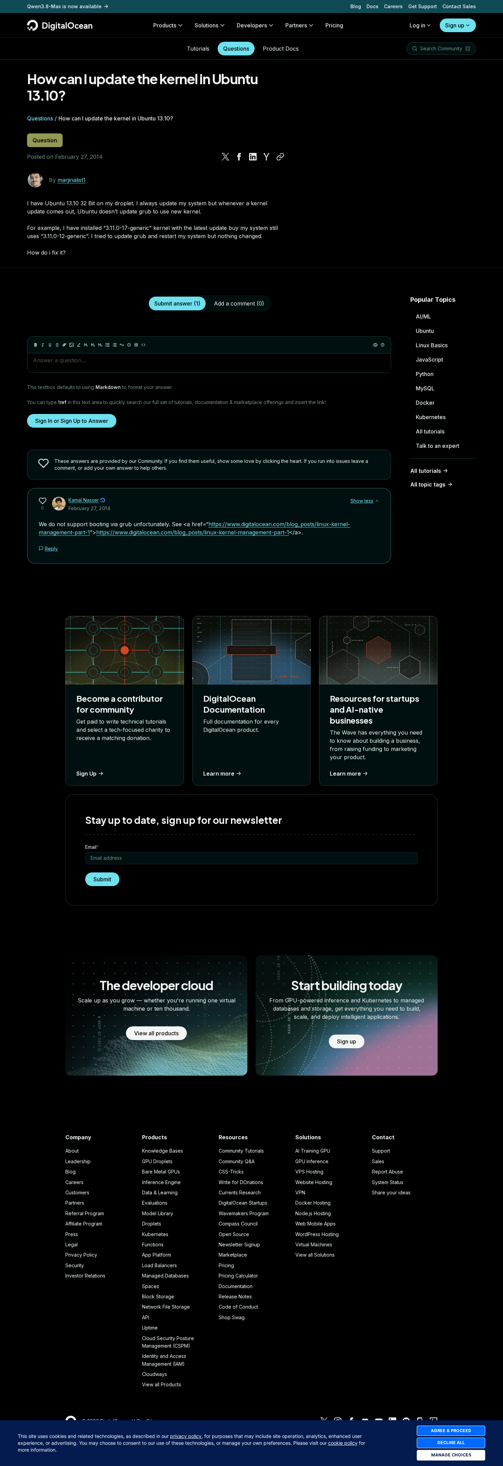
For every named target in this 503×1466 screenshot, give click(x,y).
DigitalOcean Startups (243, 1203)
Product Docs (281, 48)
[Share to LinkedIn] (253, 157)
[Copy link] (280, 157)
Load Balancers (159, 1265)
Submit (102, 879)
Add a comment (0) (239, 303)
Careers (393, 6)
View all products (156, 1033)
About (72, 1151)
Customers (77, 1192)
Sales (378, 1161)
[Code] (143, 345)
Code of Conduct (238, 1307)
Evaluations (154, 1203)
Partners (74, 1203)
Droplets (151, 1224)
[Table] (136, 345)
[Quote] (122, 345)
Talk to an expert (437, 445)
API (145, 1317)
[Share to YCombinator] (266, 157)
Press (71, 1234)
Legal (71, 1244)
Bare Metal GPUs (161, 1172)
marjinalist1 (71, 180)
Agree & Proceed (451, 1430)
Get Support (422, 6)
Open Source (234, 1234)
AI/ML (423, 316)
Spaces (150, 1286)
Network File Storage (166, 1307)
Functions (153, 1244)
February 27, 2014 (89, 508)
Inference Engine (161, 1182)
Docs (372, 6)
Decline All (451, 1442)
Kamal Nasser (83, 500)
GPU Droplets (157, 1161)
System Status (387, 1182)
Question (45, 140)
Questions (236, 48)
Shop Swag (232, 1317)
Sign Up (86, 773)
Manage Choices (451, 1454)
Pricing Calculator (238, 1276)
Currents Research (240, 1192)
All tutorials (430, 431)
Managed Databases (165, 1276)
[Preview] (375, 345)
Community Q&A (237, 1161)
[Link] (64, 345)
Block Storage (158, 1296)
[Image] (71, 345)
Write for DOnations (241, 1182)
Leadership (78, 1161)
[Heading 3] (100, 345)
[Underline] (50, 345)
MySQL (425, 388)
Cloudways (154, 1374)
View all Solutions (315, 1255)
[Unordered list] (107, 345)
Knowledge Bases (162, 1151)
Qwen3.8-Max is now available (64, 6)
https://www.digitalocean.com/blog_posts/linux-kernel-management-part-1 (192, 532)
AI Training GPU (312, 1151)
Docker (425, 402)
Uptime (150, 1328)
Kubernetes (431, 417)
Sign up (454, 25)
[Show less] (377, 500)
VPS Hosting (309, 1172)
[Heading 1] (86, 345)
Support (381, 1151)
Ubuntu (425, 330)
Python (425, 374)
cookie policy (343, 1443)
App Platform (156, 1255)
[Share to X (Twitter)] (225, 157)
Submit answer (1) (177, 303)
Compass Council (238, 1224)
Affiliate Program (83, 1224)
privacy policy (186, 1436)
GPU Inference (311, 1161)
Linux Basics (432, 345)
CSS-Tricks (231, 1172)
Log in (417, 25)
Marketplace (233, 1255)
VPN (300, 1192)
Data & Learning (160, 1192)
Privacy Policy (81, 1255)
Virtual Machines (313, 1244)
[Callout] (129, 345)
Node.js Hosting (313, 1213)
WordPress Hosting (317, 1234)
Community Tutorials (241, 1151)
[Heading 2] (93, 345)
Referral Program (84, 1213)
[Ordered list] (114, 345)
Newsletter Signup (239, 1244)
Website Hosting (313, 1182)
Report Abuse (387, 1172)
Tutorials (198, 48)
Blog (355, 6)
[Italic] (43, 345)
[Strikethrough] (57, 345)
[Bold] (35, 345)
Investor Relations (85, 1276)
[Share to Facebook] (239, 157)
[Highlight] (78, 345)
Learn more (218, 773)
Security (74, 1265)
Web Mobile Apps (315, 1224)
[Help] (382, 345)
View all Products (161, 1384)
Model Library (157, 1213)
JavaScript (429, 359)
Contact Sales (459, 6)
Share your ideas (391, 1192)
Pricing (226, 1265)
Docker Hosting (313, 1203)
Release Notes (235, 1296)
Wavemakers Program (244, 1213)
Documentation (236, 1286)
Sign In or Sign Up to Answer (71, 420)
